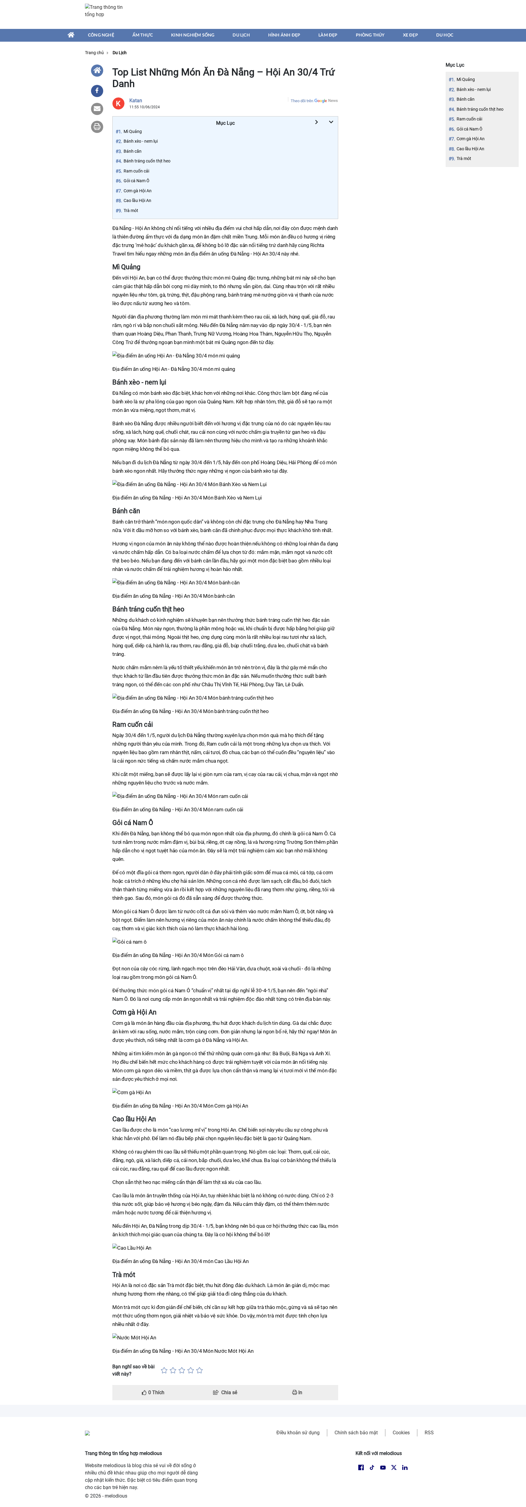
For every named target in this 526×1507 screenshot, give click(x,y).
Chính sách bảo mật (356, 1433)
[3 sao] (181, 1370)
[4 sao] (190, 1370)
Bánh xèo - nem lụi (474, 89)
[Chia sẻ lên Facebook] (97, 91)
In (299, 1392)
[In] (97, 127)
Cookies (401, 1433)
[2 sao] (173, 1370)
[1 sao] (164, 1370)
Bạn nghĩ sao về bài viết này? (133, 1370)
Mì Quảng (466, 79)
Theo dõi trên (302, 101)
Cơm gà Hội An (471, 138)
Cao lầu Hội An (470, 148)
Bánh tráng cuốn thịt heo (480, 109)
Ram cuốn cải (469, 119)
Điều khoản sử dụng (298, 1433)
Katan (135, 100)
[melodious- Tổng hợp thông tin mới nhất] (106, 14)
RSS (429, 1433)
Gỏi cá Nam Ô (469, 129)
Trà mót (464, 158)
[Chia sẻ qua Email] (97, 109)
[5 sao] (199, 1370)
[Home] (97, 70)
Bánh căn (466, 99)
